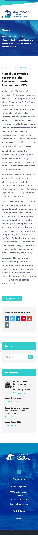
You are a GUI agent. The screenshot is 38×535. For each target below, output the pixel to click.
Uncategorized (22, 68)
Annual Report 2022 (13, 398)
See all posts (10, 299)
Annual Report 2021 (13, 422)
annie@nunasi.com (20, 504)
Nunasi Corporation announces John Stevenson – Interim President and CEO (17, 411)
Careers (18, 518)
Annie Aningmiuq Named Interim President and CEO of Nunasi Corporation (22, 385)
